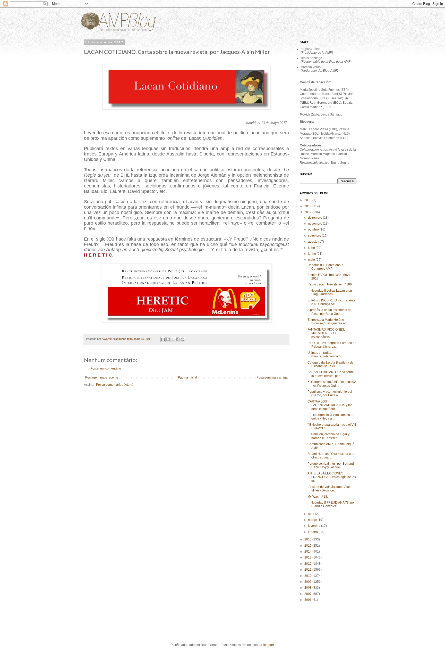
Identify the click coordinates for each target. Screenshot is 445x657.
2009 (308, 582)
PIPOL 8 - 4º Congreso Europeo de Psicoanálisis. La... (331, 344)
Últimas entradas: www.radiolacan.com (323, 354)
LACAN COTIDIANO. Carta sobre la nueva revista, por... (330, 373)
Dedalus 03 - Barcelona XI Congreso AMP (325, 266)
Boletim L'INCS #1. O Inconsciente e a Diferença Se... (331, 302)
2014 (308, 551)
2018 (308, 206)
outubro (314, 229)
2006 (308, 600)
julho (312, 248)
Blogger (268, 645)
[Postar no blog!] (167, 339)
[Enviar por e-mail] (163, 339)
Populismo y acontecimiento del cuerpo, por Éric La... (329, 393)
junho (312, 254)
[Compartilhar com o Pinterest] (182, 339)
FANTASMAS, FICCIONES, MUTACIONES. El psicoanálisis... (326, 333)
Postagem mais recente (101, 377)
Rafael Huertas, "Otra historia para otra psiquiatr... (331, 455)
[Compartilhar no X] (172, 339)
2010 (308, 576)
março (313, 520)
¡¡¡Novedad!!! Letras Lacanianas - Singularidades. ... (330, 292)
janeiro (313, 532)
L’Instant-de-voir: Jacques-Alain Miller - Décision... (329, 488)
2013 (308, 557)
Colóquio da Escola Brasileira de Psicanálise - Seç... (330, 364)
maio (312, 259)
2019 (308, 200)
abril (311, 514)
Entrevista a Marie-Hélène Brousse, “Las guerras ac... (328, 321)
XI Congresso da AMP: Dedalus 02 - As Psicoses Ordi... (331, 383)
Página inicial (187, 377)
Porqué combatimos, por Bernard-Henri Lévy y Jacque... (331, 465)
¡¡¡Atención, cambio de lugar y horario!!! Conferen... (328, 436)
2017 (308, 212)
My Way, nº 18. (317, 496)
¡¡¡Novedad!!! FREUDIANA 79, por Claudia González (331, 504)
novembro (315, 223)
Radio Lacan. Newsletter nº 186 (329, 284)
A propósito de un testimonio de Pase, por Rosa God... (329, 311)
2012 (308, 563)
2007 (308, 594)
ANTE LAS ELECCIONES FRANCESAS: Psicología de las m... (331, 477)
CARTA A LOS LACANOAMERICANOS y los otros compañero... (329, 405)
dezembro (315, 217)
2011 (308, 569)
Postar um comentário (105, 368)
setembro (315, 235)
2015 (308, 545)
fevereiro (314, 526)
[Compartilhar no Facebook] (177, 339)
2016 (308, 539)
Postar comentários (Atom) (114, 385)
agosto (313, 241)
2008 (308, 587)
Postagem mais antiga (272, 377)
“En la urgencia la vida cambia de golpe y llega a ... (330, 416)
